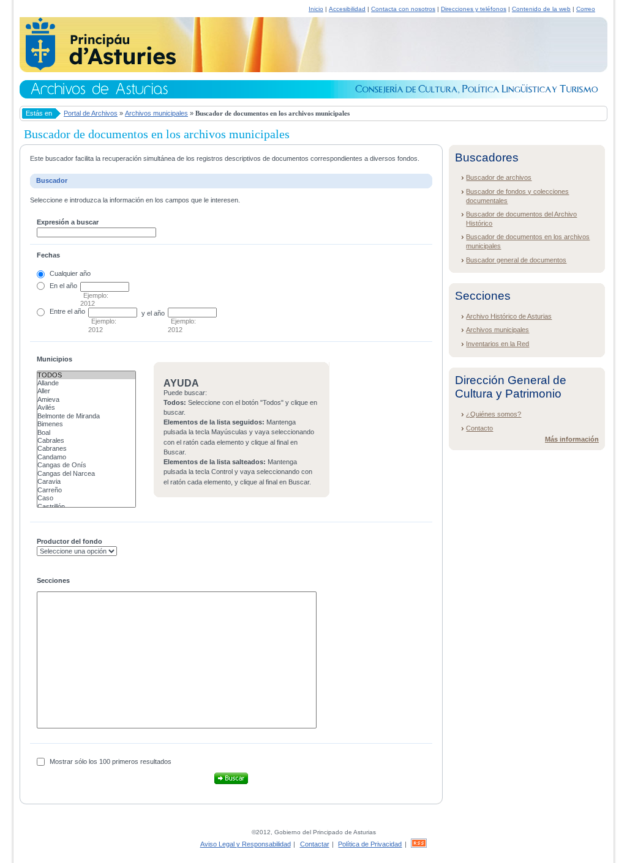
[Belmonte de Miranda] (86, 416)
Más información (572, 439)
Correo (585, 9)
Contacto (479, 428)
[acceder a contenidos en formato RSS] (419, 844)
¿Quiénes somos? (493, 414)
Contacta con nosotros (403, 9)
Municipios (54, 359)
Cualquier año (70, 273)
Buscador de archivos (498, 177)
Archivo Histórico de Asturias (509, 316)
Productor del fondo (69, 541)
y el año (153, 313)
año (71, 285)
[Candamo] (86, 457)
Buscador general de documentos (516, 260)
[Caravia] (86, 482)
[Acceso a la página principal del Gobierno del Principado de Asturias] (98, 68)
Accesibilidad (347, 9)
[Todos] (86, 375)
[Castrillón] (86, 507)
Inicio (316, 9)
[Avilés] (86, 408)
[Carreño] (86, 490)
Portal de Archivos (91, 113)
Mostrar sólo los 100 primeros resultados (110, 761)
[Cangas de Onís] (86, 465)
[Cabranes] (86, 449)
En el (57, 285)
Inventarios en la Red (497, 343)
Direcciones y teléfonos (473, 9)
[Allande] (86, 383)
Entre (58, 311)
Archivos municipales (156, 113)
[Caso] (86, 498)
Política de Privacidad (370, 844)
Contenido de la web (541, 9)
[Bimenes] (86, 424)
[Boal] (86, 433)
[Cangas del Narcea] (86, 474)
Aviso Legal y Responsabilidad (245, 844)
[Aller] (86, 391)
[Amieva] (86, 400)
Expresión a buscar (68, 222)
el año (76, 311)
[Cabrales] (86, 441)
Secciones (53, 580)
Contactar (314, 844)
